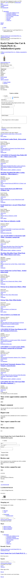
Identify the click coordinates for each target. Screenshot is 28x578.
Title (2, 443)
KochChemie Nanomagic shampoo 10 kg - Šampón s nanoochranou (13, 364)
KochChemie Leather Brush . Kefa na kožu (13, 139)
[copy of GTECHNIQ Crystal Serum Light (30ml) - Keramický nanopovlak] (14, 230)
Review (3, 446)
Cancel (2, 455)
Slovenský (10, 515)
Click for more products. (6, 519)
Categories (3, 186)
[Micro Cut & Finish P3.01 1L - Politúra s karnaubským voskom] (14, 52)
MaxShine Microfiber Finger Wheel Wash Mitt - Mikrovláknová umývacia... (13, 253)
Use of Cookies (9, 16)
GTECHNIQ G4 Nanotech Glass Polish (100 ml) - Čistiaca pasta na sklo (14, 155)
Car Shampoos (4, 361)
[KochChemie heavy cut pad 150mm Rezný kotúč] (12, 199)
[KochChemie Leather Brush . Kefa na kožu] (11, 133)
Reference (3, 87)
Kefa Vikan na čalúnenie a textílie (10, 221)
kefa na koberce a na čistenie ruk (10, 314)
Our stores (8, 17)
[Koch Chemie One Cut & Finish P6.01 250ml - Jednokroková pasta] (14, 58)
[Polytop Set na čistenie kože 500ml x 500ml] (11, 281)
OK (2, 401)
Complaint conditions (11, 14)
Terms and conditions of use (12, 12)
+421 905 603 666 (5, 484)
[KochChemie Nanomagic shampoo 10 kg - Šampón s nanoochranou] (14, 358)
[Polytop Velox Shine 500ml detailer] (9, 294)
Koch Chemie (4, 77)
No (1, 409)
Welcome (5, 510)
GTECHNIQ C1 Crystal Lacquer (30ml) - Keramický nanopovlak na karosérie (13, 347)
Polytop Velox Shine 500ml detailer (11, 300)
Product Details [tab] (6, 82)
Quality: (5, 440)
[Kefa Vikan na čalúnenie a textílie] (9, 215)
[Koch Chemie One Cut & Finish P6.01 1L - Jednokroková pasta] (14, 37)
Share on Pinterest (7, 529)
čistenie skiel (3, 152)
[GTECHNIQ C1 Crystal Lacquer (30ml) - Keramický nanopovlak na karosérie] (14, 341)
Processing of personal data (12, 15)
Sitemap (8, 19)
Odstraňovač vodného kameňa (7, 326)
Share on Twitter (7, 526)
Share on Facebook (7, 527)
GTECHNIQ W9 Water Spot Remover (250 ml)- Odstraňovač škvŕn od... (13, 330)
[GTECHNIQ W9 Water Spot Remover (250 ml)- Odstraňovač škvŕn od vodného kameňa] (14, 324)
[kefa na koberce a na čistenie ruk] (9, 309)
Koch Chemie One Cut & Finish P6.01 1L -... (14, 553)
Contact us (8, 20)
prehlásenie (3, 129)
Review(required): (5, 107)
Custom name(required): (6, 104)
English (7, 514)
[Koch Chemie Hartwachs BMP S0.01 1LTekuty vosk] (13, 183)
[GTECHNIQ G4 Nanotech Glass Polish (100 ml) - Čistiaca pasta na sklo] (14, 149)
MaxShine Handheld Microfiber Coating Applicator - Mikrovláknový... (13, 173)
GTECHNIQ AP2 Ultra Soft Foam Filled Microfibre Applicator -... (13, 382)
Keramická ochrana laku (6, 232)
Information (6, 11)
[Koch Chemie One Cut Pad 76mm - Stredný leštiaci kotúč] (14, 265)
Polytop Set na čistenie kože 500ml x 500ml (13, 286)
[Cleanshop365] (4, 5)
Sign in (2, 571)
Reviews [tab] (5, 83)
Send (6, 455)
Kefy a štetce (3, 136)
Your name (3, 445)
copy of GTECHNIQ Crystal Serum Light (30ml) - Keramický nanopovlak (13, 236)
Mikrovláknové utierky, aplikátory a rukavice (11, 169)
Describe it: (3, 99)
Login (4, 512)
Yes (4, 409)
